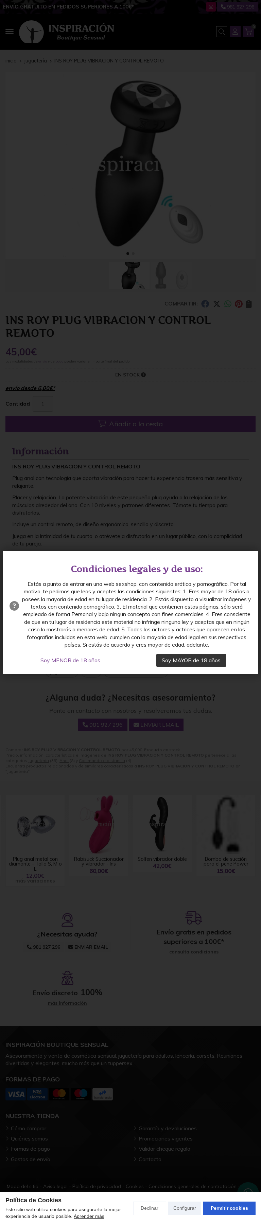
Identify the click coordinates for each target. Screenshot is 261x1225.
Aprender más (89, 1216)
